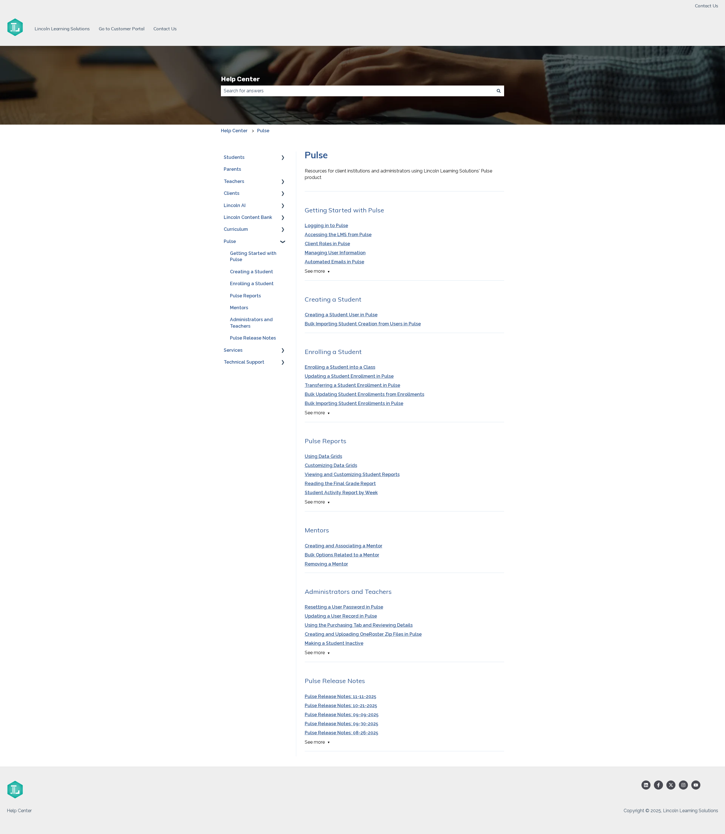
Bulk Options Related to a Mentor (342, 555)
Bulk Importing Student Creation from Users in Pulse (363, 324)
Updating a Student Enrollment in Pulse (349, 376)
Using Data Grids (323, 456)
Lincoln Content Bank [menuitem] (248, 217)
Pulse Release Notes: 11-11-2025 (340, 696)
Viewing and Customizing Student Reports (352, 474)
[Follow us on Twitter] (670, 785)
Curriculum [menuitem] (236, 229)
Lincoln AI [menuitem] (235, 205)
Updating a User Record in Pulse (341, 616)
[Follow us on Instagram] (683, 785)
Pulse (263, 130)
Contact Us (706, 5)
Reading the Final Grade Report (340, 483)
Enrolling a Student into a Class (340, 367)
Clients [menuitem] (231, 193)
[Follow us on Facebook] (658, 785)
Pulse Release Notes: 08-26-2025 (341, 732)
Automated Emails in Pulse (334, 262)
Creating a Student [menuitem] (251, 271)
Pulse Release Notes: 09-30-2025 (341, 723)
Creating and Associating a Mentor (343, 546)
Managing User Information (335, 252)
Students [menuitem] (234, 157)
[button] (282, 158)
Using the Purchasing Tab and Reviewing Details (359, 625)
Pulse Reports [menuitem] (245, 295)
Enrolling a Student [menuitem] (252, 283)
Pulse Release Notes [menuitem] (253, 338)
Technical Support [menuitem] (244, 362)
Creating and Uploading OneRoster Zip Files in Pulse (363, 634)
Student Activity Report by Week (341, 492)
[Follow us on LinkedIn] (646, 785)
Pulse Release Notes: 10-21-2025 (341, 705)
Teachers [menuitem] (234, 181)
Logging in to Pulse (326, 225)
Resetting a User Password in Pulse (344, 607)
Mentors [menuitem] (239, 307)
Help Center (240, 79)
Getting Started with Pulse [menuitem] (253, 256)
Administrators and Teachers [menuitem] (251, 323)
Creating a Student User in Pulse (341, 314)
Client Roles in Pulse (327, 243)
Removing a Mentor (326, 564)
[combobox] (357, 91)
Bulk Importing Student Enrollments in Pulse (354, 403)
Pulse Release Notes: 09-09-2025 (341, 714)
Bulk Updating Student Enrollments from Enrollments (364, 394)
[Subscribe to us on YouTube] (695, 785)
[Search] (498, 91)
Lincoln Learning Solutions (62, 28)
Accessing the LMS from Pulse (338, 234)
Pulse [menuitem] (230, 241)
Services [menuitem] (233, 350)
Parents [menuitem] (232, 169)
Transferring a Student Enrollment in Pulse (352, 385)
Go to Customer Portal (121, 28)
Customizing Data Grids (331, 465)
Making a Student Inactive (334, 643)
